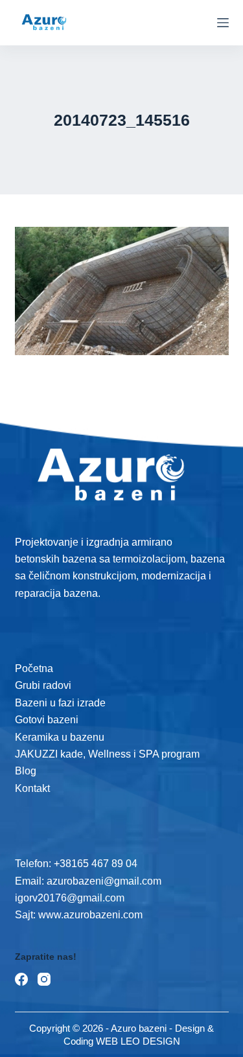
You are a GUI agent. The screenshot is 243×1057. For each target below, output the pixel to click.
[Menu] (223, 23)
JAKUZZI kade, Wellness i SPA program (107, 754)
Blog (25, 770)
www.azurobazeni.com (89, 914)
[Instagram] (44, 979)
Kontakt (32, 788)
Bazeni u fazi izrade (60, 702)
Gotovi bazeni (46, 719)
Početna (34, 668)
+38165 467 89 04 (95, 863)
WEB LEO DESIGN (138, 1041)
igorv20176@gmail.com (69, 897)
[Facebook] (21, 979)
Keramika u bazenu (59, 737)
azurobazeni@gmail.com (104, 881)
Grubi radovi (43, 685)
